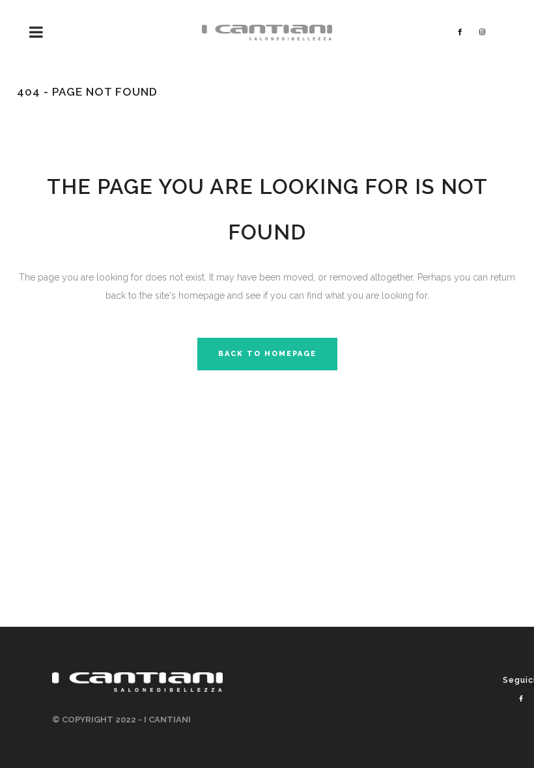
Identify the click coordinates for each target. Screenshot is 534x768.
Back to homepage (267, 354)
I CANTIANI (167, 719)
